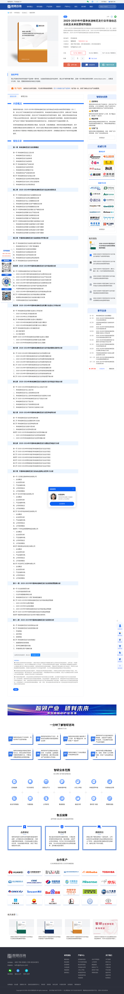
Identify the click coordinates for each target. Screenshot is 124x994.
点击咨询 (62, 504)
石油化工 (24, 13)
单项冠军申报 (82, 972)
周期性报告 (95, 972)
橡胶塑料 (32, 13)
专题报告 (80, 977)
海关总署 (55, 984)
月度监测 (66, 967)
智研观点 (30, 6)
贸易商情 (66, 964)
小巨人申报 (81, 970)
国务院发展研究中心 (33, 984)
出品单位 (66, 41)
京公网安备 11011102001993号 (73, 990)
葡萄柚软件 (78, 984)
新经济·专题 (95, 970)
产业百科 (49, 6)
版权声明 (14, 74)
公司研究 (94, 962)
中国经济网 (62, 984)
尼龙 (65, 16)
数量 (64, 58)
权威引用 (108, 964)
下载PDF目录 (109, 65)
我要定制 (111, 368)
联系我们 (108, 977)
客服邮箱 (66, 47)
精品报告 (66, 962)
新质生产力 (95, 967)
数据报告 (94, 964)
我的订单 (112, 1)
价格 (64, 53)
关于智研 (108, 959)
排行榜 (83, 6)
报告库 (58, 6)
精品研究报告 (82, 964)
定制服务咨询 (35, 655)
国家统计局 (23, 984)
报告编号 (66, 38)
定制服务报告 (82, 959)
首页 (10, 13)
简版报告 (66, 970)
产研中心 (67, 6)
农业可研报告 (95, 959)
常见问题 (108, 970)
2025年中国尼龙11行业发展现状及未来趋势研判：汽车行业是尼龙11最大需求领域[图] (105, 938)
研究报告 (39, 6)
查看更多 (102, 137)
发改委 (16, 984)
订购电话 (66, 44)
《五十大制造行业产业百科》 (62, 88)
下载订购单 (94, 58)
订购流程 (108, 967)
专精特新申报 (82, 975)
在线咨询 (92, 65)
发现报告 (70, 984)
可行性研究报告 (82, 962)
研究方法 (108, 962)
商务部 (43, 984)
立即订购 (74, 65)
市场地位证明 (82, 967)
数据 (91, 6)
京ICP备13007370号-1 (55, 990)
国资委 (49, 984)
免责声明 (108, 975)
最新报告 (66, 959)
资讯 (75, 6)
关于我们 (103, 1)
